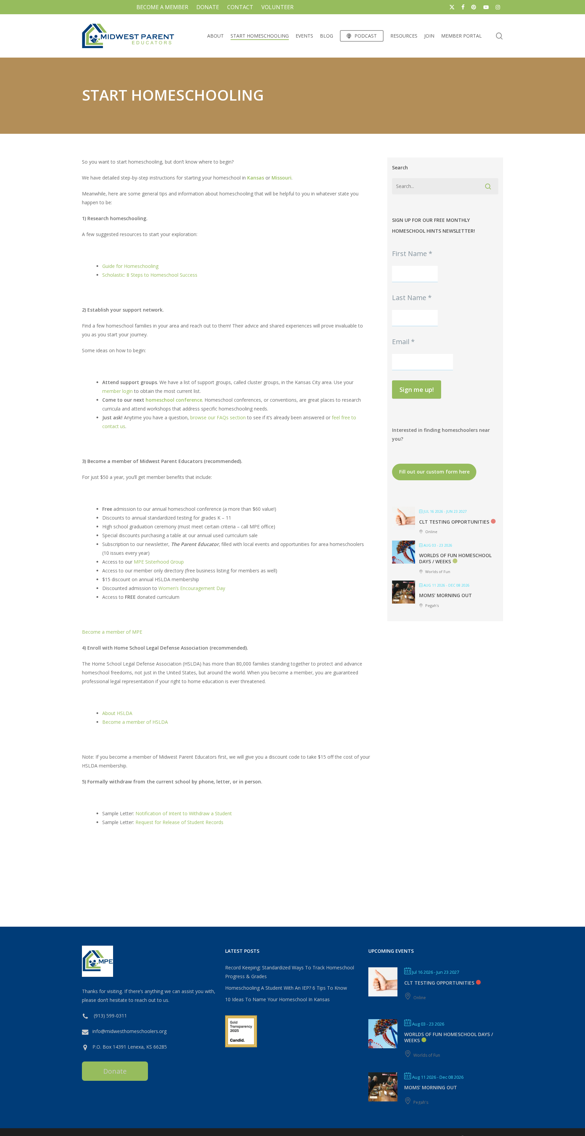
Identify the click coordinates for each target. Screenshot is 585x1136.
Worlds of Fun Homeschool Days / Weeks (448, 1037)
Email (403, 341)
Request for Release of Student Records (179, 822)
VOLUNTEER (277, 7)
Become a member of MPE (112, 632)
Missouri (281, 177)
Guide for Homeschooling (130, 266)
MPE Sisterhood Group (159, 562)
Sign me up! (416, 389)
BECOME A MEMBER (162, 7)
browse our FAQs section (218, 417)
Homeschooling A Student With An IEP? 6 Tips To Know (286, 988)
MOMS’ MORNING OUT (445, 595)
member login (117, 391)
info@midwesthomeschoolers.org (129, 1031)
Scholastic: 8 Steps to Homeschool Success (149, 275)
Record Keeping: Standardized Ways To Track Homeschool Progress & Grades (289, 972)
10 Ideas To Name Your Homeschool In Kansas (277, 999)
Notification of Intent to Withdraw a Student (183, 813)
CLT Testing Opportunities (454, 522)
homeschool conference (174, 400)
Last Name (412, 297)
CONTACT (240, 7)
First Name (412, 253)
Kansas (255, 177)
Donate (115, 1071)
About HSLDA (117, 713)
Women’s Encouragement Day (191, 588)
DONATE (207, 7)
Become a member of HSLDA (135, 722)
